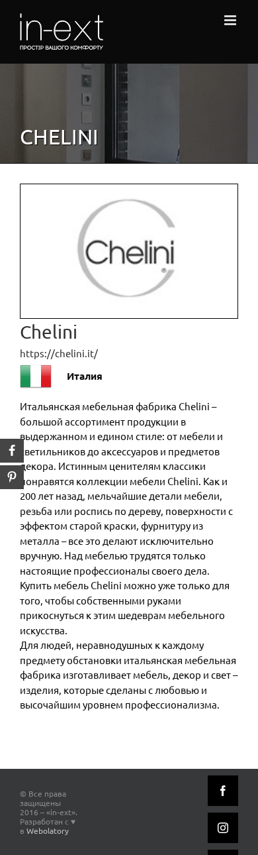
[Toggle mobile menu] (231, 20)
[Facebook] (223, 790)
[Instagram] (223, 828)
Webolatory (47, 830)
